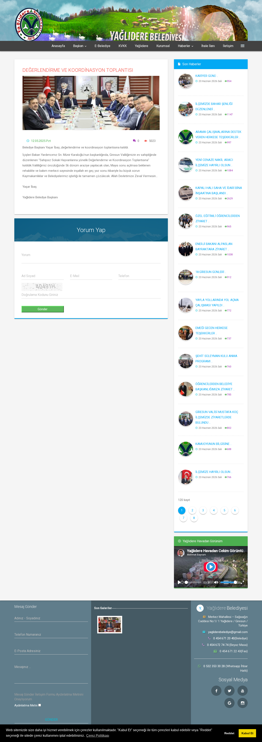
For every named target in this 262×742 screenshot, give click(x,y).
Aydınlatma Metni (26, 705)
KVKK (123, 46)
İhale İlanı (208, 46)
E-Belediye (102, 46)
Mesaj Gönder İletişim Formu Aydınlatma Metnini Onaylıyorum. (48, 697)
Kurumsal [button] (163, 46)
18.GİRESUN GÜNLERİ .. (210, 272)
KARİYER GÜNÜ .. (206, 76)
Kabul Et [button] (247, 733)
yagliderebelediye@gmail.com (228, 632)
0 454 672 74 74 (217, 645)
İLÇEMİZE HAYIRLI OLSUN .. (213, 472)
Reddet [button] (229, 733)
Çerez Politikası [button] (97, 735)
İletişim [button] (228, 46)
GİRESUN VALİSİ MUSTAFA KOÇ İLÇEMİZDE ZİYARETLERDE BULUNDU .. (216, 417)
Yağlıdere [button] (141, 46)
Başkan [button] (78, 46)
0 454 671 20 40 (224, 638)
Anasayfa (58, 46)
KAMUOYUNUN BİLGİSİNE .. (213, 444)
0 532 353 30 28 (214, 666)
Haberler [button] (184, 46)
